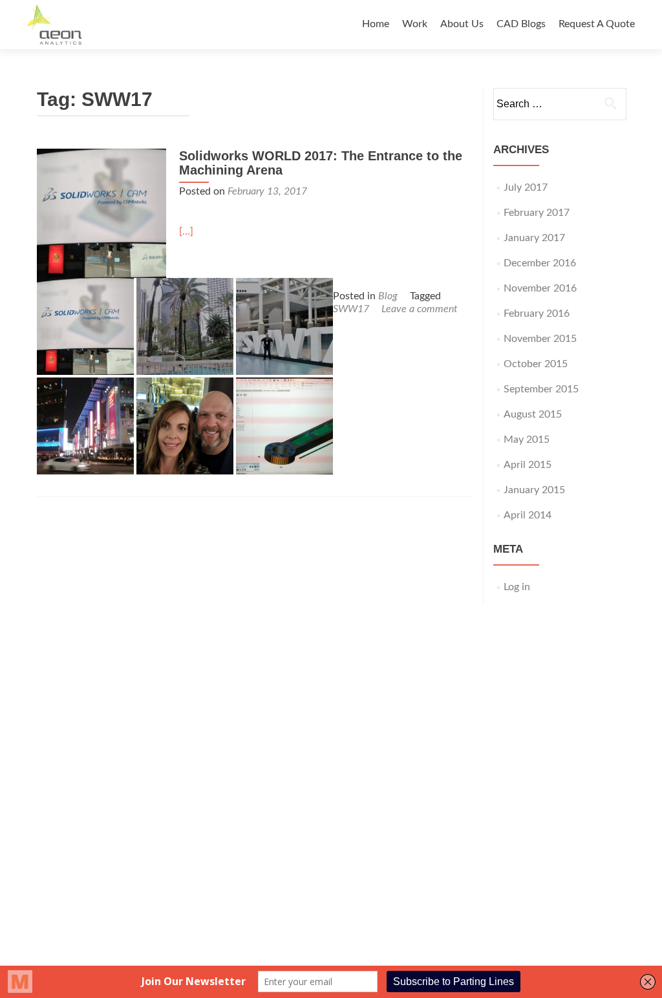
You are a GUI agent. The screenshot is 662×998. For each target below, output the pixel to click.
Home (375, 24)
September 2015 (541, 389)
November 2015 (540, 339)
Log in (517, 587)
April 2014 (527, 515)
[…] (186, 231)
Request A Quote (597, 24)
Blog (388, 296)
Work (414, 24)
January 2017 (534, 238)
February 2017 (537, 212)
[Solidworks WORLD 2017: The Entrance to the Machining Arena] (101, 212)
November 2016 (540, 288)
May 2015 (527, 439)
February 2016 (537, 313)
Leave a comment (419, 309)
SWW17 (351, 309)
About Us (462, 24)
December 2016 (540, 263)
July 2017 (526, 187)
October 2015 (536, 364)
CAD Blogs (521, 24)
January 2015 (534, 490)
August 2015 (533, 414)
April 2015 (527, 465)
